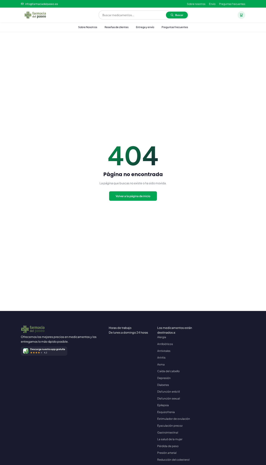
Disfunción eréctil (168, 391)
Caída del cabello (168, 371)
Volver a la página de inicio (133, 196)
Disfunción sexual (168, 398)
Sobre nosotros (196, 3)
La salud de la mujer (169, 439)
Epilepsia (163, 405)
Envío (212, 3)
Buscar (179, 14)
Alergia (161, 337)
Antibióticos (165, 344)
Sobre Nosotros (87, 27)
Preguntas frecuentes (232, 3)
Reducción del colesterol (173, 459)
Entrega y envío (145, 27)
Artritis (161, 357)
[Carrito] (241, 15)
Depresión (164, 378)
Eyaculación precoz (170, 425)
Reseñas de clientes (116, 27)
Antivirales (163, 350)
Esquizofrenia (166, 412)
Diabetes (163, 384)
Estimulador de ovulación (173, 418)
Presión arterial (166, 452)
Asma (161, 364)
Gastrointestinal (167, 432)
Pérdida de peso (168, 446)
